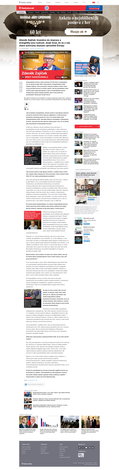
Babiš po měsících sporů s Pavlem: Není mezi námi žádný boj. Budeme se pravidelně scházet (90, 431)
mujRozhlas (57, 2)
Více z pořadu (79, 132)
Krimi (85, 64)
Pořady (37, 12)
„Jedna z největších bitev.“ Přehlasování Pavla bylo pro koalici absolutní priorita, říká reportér (91, 85)
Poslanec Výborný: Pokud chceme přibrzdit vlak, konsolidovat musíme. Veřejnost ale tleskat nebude (51, 399)
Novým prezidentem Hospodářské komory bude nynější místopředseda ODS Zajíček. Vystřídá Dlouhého (33, 160)
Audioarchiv (44, 12)
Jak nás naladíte (64, 447)
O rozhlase (75, 2)
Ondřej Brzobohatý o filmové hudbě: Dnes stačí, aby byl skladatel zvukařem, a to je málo (90, 117)
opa (36, 380)
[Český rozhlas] (25, 2)
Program (48, 2)
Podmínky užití (89, 462)
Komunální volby (26, 449)
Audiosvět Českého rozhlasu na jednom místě (85, 75)
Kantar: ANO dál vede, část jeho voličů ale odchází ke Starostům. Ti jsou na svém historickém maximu (48, 431)
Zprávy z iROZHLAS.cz (26, 414)
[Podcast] (25, 109)
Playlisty (52, 12)
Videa (95, 12)
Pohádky (78, 67)
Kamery (63, 12)
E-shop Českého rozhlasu (83, 169)
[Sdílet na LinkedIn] (20, 90)
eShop (23, 453)
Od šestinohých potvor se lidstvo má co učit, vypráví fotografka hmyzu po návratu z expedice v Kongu (91, 93)
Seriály (90, 12)
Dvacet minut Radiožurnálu (37, 48)
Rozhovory (82, 12)
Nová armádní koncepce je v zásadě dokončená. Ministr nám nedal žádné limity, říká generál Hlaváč (91, 161)
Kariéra (61, 453)
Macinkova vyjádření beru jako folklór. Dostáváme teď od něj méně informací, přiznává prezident (27, 431)
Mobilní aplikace (45, 453)
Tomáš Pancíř (31, 380)
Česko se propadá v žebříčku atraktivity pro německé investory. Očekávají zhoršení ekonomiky (31, 303)
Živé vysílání (78, 69)
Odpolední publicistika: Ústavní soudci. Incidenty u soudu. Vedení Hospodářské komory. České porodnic (50, 405)
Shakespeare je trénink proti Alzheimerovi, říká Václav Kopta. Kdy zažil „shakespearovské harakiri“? (90, 109)
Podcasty (43, 451)
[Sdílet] (28, 109)
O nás (69, 12)
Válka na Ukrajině (26, 447)
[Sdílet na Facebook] (20, 83)
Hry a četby (78, 64)
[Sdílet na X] (20, 87)
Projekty (75, 12)
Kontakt (61, 455)
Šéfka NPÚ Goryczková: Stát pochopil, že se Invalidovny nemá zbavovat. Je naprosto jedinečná (90, 153)
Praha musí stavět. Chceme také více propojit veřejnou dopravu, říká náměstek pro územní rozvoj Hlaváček (32, 215)
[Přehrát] (26, 104)
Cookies (75, 462)
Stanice (66, 2)
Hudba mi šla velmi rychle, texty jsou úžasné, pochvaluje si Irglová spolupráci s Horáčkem (91, 101)
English (95, 462)
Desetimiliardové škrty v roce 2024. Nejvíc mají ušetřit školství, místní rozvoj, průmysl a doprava (51, 393)
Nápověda (62, 449)
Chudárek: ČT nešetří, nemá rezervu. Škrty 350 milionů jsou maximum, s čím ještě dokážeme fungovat (90, 144)
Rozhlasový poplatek (65, 457)
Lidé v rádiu (62, 451)
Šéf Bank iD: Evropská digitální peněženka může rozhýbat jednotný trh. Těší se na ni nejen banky (91, 136)
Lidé (58, 12)
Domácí (21, 12)
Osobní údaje (81, 462)
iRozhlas (40, 2)
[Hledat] (98, 2)
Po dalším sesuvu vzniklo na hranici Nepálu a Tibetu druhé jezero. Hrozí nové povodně (69, 431)
